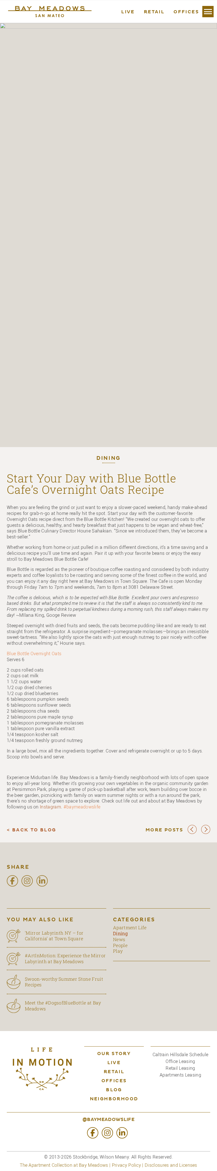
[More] (208, 11)
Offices (186, 12)
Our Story (114, 1054)
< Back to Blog (31, 830)
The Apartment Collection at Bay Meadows (64, 1165)
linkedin (42, 881)
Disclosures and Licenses (171, 1165)
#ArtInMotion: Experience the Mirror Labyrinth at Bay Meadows (65, 958)
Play (118, 951)
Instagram (50, 807)
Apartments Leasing (180, 1075)
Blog (114, 1090)
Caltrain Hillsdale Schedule (181, 1054)
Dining (108, 458)
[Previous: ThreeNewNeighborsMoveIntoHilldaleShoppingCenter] (192, 833)
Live (128, 12)
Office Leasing (180, 1061)
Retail (154, 12)
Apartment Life (129, 927)
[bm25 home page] (49, 12)
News (119, 939)
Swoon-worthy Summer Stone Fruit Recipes (64, 982)
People (120, 945)
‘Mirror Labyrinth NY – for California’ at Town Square (54, 936)
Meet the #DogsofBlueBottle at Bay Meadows (63, 1006)
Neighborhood (114, 1099)
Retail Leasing (180, 1068)
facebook (12, 881)
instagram (27, 881)
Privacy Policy (126, 1165)
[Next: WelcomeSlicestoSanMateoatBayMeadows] (205, 833)
